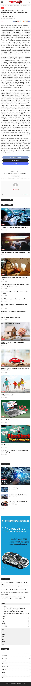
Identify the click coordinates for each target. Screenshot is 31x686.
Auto (16, 652)
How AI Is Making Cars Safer (16, 488)
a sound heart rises (14, 145)
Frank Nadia (4, 16)
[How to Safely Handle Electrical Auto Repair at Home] (4, 503)
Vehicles (16, 677)
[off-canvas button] (2, 2)
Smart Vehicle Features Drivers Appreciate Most (14, 227)
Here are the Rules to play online (10, 420)
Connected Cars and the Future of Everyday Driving (15, 252)
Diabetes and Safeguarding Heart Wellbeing (13, 311)
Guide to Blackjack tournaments (10, 445)
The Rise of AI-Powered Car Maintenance (14, 482)
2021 (3, 639)
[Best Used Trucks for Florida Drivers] (4, 496)
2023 (3, 634)
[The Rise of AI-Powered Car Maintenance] (15, 476)
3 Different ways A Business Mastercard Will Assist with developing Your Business (15, 285)
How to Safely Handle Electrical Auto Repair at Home (14, 592)
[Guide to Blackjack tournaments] (15, 434)
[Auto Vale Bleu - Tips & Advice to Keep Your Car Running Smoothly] (15, 1)
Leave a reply (6, 200)
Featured (16, 669)
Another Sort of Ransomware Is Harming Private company (15, 178)
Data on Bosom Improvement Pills (10, 317)
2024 (3, 632)
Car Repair (16, 663)
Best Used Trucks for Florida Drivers (18, 494)
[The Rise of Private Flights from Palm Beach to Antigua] (15, 267)
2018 (3, 644)
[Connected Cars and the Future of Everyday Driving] (15, 242)
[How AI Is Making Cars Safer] (4, 489)
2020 (3, 641)
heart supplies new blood (22, 47)
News (2, 8)
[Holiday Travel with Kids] (15, 384)
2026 (3, 603)
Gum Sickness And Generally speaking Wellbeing (15, 173)
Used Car (16, 675)
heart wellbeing (14, 40)
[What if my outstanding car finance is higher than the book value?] (15, 358)
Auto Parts (16, 655)
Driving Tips (16, 666)
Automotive (16, 658)
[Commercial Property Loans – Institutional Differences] (15, 331)
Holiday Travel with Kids (7, 395)
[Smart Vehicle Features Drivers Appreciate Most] (15, 217)
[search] (29, 2)
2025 (3, 629)
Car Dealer (4, 479)
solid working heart (7, 57)
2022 (3, 637)
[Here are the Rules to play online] (15, 409)
